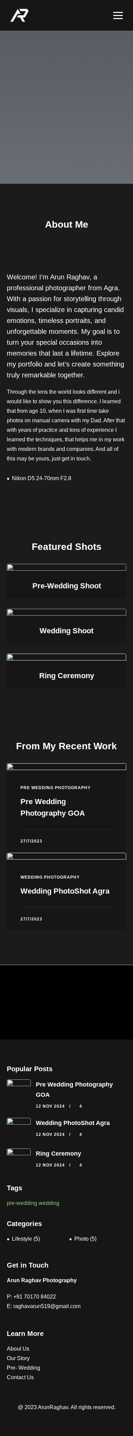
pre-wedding (22, 1203)
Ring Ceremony (58, 1153)
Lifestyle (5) (26, 1239)
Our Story (18, 1358)
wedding (49, 1203)
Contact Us (20, 1377)
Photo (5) (85, 1239)
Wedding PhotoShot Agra (64, 891)
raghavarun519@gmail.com (46, 1306)
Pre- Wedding (23, 1368)
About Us (18, 1349)
